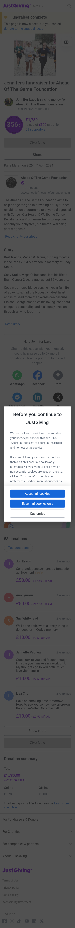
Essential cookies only (37, 504)
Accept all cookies (37, 494)
